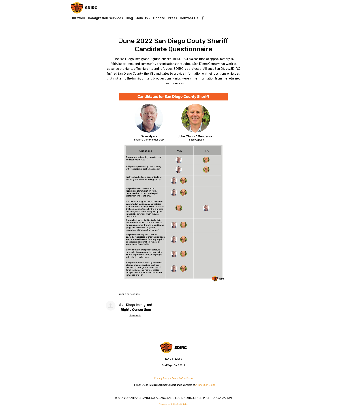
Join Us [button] (142, 18)
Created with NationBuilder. (173, 404)
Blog (129, 18)
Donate (159, 18)
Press (172, 18)
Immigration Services (105, 18)
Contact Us (189, 18)
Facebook (135, 315)
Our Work (78, 18)
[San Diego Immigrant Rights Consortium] (110, 306)
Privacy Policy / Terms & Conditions (173, 378)
